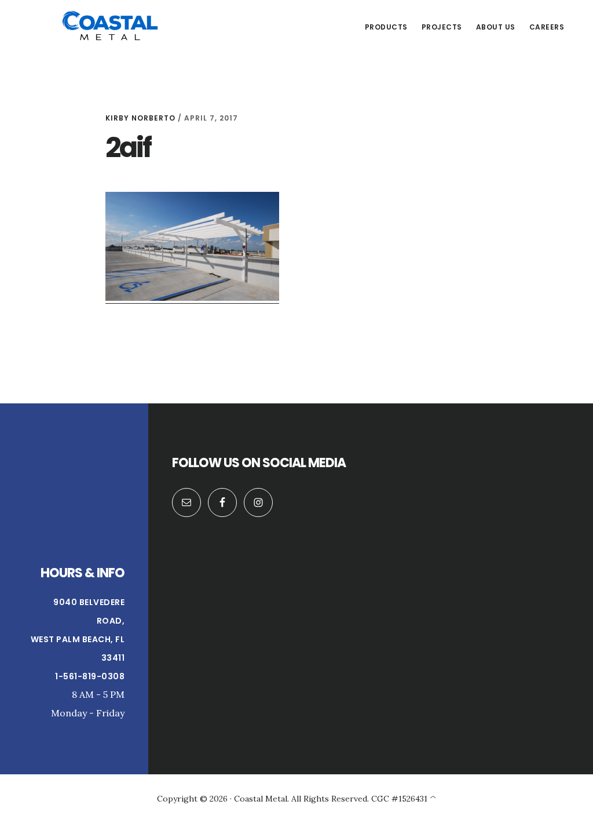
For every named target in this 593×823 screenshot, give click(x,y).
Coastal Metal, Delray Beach (110, 25)
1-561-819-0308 (90, 676)
